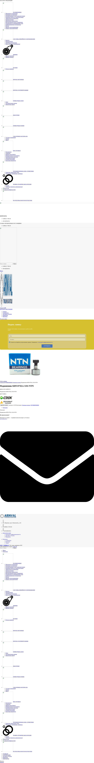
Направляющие (9, 41)
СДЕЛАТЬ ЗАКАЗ (4, 405)
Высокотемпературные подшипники (14, 22)
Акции (7, 543)
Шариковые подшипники (12, 13)
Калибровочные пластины (12, 156)
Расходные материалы (11, 160)
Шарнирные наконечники (12, 21)
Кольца (7, 185)
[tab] (48, 407)
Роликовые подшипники (11, 14)
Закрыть (2, 762)
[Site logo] (8, 262)
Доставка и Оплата (10, 535)
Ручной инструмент (10, 159)
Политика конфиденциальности (13, 534)
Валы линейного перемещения (13, 44)
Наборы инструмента (11, 154)
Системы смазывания (11, 137)
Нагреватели (8, 152)
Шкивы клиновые (10, 55)
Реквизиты (8, 537)
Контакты (8, 541)
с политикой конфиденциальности (45, 342)
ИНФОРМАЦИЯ (7, 533)
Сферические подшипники (12, 18)
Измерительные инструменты (13, 155)
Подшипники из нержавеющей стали (14, 23)
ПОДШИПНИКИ (8, 382)
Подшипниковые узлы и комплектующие (15, 16)
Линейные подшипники (11, 42)
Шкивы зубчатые (10, 57)
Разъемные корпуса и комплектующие (14, 17)
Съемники (8, 153)
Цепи (7, 102)
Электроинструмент (10, 158)
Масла (7, 140)
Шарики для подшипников (12, 27)
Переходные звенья (10, 104)
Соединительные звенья (11, 103)
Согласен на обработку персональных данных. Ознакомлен (31, 342)
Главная (2, 382)
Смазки (7, 138)
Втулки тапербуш (10, 69)
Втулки (7, 26)
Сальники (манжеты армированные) (14, 186)
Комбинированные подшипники (13, 24)
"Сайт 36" (14, 546)
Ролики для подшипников (12, 28)
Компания (5, 539)
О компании (8, 540)
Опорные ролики (10, 19)
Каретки (7, 40)
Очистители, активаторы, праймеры (14, 173)
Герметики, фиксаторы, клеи (12, 172)
